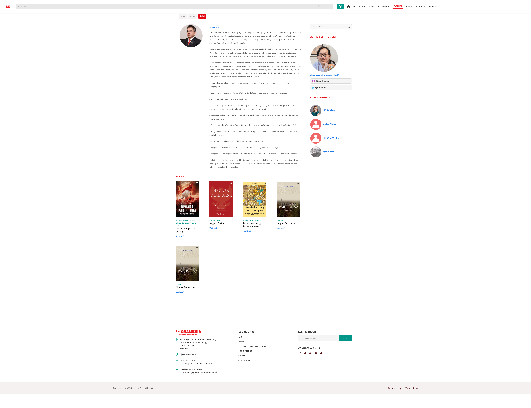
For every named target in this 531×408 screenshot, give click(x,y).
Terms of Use (411, 388)
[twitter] (306, 353)
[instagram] (312, 353)
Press (241, 342)
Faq (240, 337)
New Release (359, 6)
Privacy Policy (394, 388)
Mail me (345, 338)
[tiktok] (322, 353)
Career (242, 356)
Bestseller (374, 6)
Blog (408, 6)
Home (183, 16)
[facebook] (302, 353)
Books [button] (385, 6)
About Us (433, 6)
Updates (419, 6)
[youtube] (317, 353)
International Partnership (252, 346)
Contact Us (244, 360)
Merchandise (245, 351)
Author (192, 16)
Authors (398, 6)
